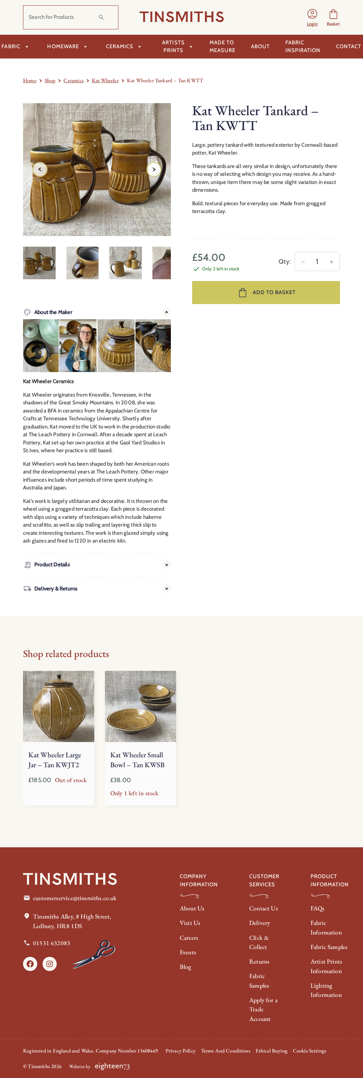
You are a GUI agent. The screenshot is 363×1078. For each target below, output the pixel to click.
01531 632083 (51, 943)
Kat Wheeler (105, 80)
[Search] (101, 17)
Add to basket (274, 292)
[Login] (312, 17)
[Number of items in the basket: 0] (333, 17)
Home (30, 80)
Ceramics (73, 80)
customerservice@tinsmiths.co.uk (75, 898)
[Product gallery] (97, 169)
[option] (82, 263)
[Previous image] (40, 169)
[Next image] (153, 169)
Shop (50, 80)
